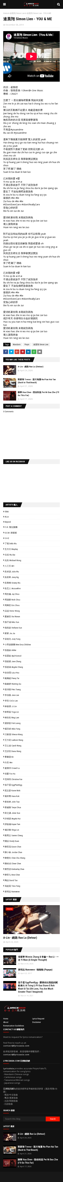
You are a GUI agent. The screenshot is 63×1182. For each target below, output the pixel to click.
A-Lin (7, 517)
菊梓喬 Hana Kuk (12, 796)
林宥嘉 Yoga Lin (12, 712)
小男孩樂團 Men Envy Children (18, 644)
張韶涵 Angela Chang (14, 667)
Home (5, 13)
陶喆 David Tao (11, 880)
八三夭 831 (9, 566)
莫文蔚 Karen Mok (12, 790)
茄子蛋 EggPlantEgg (13, 785)
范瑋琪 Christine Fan (13, 779)
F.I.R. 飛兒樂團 (11, 527)
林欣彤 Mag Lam (12, 717)
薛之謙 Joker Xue (12, 813)
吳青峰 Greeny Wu (12, 583)
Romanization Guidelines (13, 1025)
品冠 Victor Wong (12, 611)
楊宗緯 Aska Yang (12, 729)
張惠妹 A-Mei (10, 650)
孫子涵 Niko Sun (12, 622)
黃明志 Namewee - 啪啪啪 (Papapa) (35, 969)
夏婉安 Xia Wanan (12, 616)
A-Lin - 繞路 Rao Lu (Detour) (30, 366)
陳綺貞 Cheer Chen (13, 863)
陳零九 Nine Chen (12, 875)
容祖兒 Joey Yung (12, 639)
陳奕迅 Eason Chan (13, 846)
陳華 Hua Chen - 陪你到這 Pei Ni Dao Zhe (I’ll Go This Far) (38, 1161)
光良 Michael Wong (13, 560)
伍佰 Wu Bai (10, 555)
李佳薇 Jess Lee (12, 695)
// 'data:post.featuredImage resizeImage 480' (23, 921)
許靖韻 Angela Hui (13, 818)
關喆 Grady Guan (12, 841)
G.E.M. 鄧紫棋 (11, 533)
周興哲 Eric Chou (12, 605)
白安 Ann (8, 762)
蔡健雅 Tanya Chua (13, 807)
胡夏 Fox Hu (10, 773)
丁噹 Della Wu (11, 543)
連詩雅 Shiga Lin (12, 830)
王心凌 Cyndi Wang (13, 745)
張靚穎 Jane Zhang (13, 661)
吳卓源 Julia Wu (12, 571)
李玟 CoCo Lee (11, 701)
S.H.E (7, 538)
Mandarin (17, 344)
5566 (7, 511)
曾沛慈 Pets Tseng (13, 689)
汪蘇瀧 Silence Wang (14, 734)
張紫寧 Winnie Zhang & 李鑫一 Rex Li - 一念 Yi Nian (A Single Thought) (38, 958)
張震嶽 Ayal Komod (13, 656)
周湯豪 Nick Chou (12, 599)
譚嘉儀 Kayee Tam (12, 824)
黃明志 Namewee (12, 891)
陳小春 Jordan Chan (13, 852)
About (5, 1022)
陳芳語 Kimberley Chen (14, 869)
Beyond (8, 522)
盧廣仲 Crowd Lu (12, 768)
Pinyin (27, 344)
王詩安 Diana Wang (13, 751)
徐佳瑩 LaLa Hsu (12, 672)
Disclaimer (36, 1022)
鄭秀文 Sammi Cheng (14, 835)
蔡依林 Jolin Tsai (12, 802)
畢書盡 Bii (9, 757)
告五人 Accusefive (13, 588)
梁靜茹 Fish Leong (13, 723)
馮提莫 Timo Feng (12, 886)
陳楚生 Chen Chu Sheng (15, 858)
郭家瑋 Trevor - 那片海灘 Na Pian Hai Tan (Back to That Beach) (38, 1148)
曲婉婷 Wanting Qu (13, 684)
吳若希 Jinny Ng (12, 577)
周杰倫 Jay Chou (12, 594)
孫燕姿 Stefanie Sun (13, 628)
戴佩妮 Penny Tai (12, 678)
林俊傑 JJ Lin (11, 706)
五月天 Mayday (11, 549)
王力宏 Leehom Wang (14, 740)
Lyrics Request (38, 1018)
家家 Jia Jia (10, 633)
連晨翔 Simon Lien (17, 13)
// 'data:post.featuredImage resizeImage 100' (9, 960)
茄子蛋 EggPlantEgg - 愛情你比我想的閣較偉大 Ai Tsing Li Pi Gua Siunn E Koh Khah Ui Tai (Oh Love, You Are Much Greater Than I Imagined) (38, 987)
